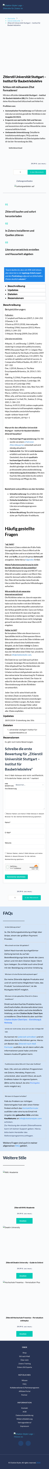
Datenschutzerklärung (24, 1415)
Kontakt (24, 1408)
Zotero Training (24, 1363)
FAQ (17, 1145)
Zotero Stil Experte (24, 1367)
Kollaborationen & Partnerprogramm (24, 1387)
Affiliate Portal (24, 1391)
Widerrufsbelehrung (24, 1419)
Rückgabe (35, 1083)
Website (8, 843)
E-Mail (8, 832)
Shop (25, 1353)
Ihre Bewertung (9, 785)
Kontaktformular (30, 1108)
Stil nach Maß (24, 1356)
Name (7, 822)
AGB (24, 1411)
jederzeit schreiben (27, 1037)
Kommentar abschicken (16, 877)
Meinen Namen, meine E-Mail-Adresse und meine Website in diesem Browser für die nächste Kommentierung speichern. (24, 856)
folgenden (29, 559)
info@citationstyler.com (21, 655)
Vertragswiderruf (24, 1422)
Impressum (24, 1426)
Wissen (24, 1380)
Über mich (25, 1360)
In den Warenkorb (37, 172)
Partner (24, 1395)
